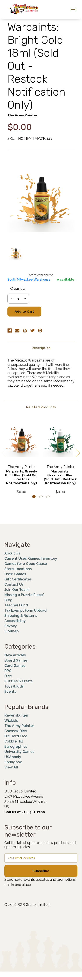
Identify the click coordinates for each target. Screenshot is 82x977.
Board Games (15, 660)
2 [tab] (41, 496)
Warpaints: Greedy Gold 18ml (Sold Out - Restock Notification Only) (21, 477)
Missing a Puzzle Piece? (24, 595)
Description (41, 348)
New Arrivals (15, 655)
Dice (8, 676)
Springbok (13, 762)
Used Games (15, 574)
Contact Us (14, 584)
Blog (8, 600)
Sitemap (11, 631)
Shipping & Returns (20, 616)
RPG (8, 671)
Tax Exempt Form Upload (25, 610)
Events (10, 691)
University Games (19, 752)
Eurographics (15, 746)
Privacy (10, 626)
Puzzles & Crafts (18, 681)
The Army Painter (19, 726)
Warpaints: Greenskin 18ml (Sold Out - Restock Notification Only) (60, 477)
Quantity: (18, 288)
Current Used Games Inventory (30, 558)
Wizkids (11, 720)
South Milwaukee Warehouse (28, 279)
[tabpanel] (21, 456)
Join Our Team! (16, 590)
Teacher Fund (16, 605)
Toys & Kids (14, 686)
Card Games (14, 666)
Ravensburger (16, 715)
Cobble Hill (13, 741)
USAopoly (12, 757)
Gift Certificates (18, 579)
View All (11, 767)
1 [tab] (34, 496)
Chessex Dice (15, 731)
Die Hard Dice (15, 736)
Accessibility (15, 621)
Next (77, 453)
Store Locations (18, 569)
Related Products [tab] (41, 407)
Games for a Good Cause (25, 564)
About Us (12, 553)
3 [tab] (48, 496)
